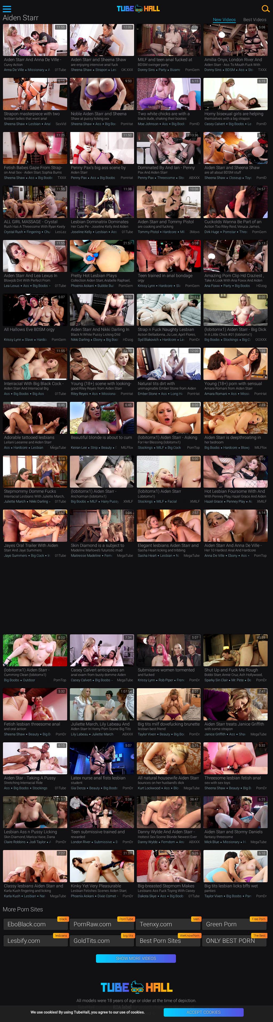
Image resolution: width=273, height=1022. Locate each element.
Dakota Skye (147, 896)
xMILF (128, 501)
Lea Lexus (12, 286)
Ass (50, 70)
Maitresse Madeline (86, 556)
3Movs (195, 232)
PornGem (192, 70)
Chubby (49, 232)
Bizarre (175, 70)
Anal (47, 124)
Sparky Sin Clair (216, 680)
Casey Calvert (215, 124)
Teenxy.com (169, 923)
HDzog (261, 286)
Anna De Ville (14, 70)
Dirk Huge (212, 232)
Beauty (107, 448)
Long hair (177, 394)
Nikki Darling (80, 340)
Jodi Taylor (37, 842)
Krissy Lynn (147, 286)
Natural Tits (48, 896)
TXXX (262, 70)
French (181, 680)
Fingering (33, 232)
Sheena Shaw (82, 70)
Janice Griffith (215, 734)
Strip (94, 448)
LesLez (60, 232)
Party (162, 70)
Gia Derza (78, 788)
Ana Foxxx (212, 286)
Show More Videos (136, 958)
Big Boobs (112, 124)
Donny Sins (147, 70)
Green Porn (236, 923)
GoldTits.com (103, 939)
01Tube (60, 70)
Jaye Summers (16, 556)
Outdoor (28, 680)
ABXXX (194, 178)
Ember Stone (148, 394)
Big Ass (38, 394)
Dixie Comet (107, 896)
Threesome (166, 178)
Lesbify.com (37, 939)
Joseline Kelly (82, 232)
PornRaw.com (103, 923)
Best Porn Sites (169, 939)
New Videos (224, 19)
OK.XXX (127, 70)
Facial (172, 501)
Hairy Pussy (109, 501)
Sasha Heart (147, 556)
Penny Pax (79, 178)
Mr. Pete (237, 680)
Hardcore (169, 232)
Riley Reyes (80, 394)
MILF (183, 232)
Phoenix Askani (83, 286)
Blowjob (246, 448)
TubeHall (138, 8)
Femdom (111, 556)
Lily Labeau (80, 734)
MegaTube (58, 448)
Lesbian (117, 70)
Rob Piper (166, 680)
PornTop (193, 448)
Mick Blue (212, 842)
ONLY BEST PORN (236, 939)
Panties (250, 896)
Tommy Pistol (149, 232)
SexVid (61, 124)
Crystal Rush (14, 232)
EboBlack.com (37, 923)
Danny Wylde (148, 842)
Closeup (235, 178)
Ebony (98, 340)
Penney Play (236, 501)
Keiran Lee (79, 448)
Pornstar (229, 232)
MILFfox (127, 448)
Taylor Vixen (147, 734)
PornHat (127, 124)
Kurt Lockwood (149, 788)
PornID (195, 124)
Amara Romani (216, 394)
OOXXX (261, 340)
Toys (248, 178)
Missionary (36, 70)
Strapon (101, 70)
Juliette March (15, 501)
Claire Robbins (15, 842)
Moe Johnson (148, 124)
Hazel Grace (214, 501)
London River (81, 842)
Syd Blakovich (148, 340)
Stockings (255, 70)
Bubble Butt (106, 286)
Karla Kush (12, 896)
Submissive (103, 842)
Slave (179, 286)
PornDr (194, 340)
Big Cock (248, 340)
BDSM (230, 70)
